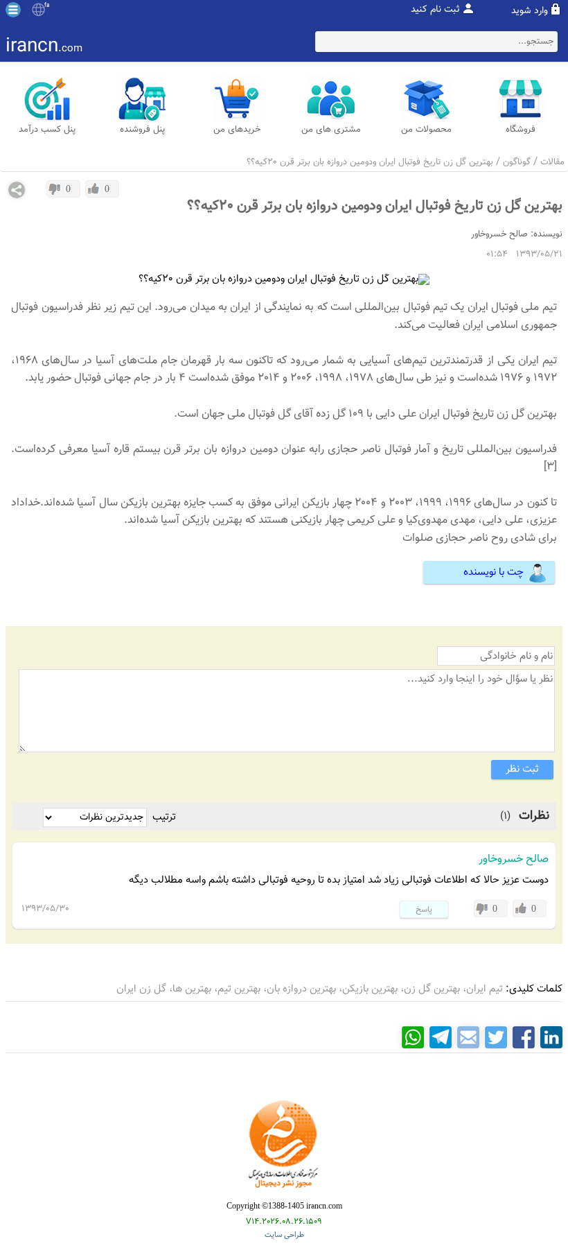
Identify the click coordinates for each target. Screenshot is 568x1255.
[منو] (13, 9)
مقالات (552, 162)
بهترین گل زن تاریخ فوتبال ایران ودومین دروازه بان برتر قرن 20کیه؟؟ (370, 162)
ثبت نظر (522, 769)
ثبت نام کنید (435, 9)
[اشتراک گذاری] (16, 190)
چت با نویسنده (493, 572)
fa (46, 5)
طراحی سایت (284, 1235)
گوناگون (517, 162)
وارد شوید (529, 11)
